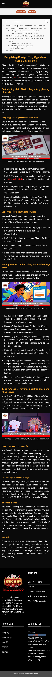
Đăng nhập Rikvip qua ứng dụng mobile (25, 33)
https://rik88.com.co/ (37, 635)
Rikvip (16, 78)
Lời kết (11, 51)
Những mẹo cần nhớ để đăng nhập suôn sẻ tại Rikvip (27, 36)
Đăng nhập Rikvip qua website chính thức (25, 31)
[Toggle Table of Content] (45, 22)
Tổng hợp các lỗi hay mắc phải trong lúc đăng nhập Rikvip (26, 40)
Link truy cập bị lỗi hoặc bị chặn (22, 46)
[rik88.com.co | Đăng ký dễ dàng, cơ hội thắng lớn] (26, 4)
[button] (3, 4)
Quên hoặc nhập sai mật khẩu (22, 43)
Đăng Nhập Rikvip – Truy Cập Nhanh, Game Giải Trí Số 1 (25, 26)
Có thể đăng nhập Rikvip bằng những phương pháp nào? (27, 28)
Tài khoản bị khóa (18, 48)
